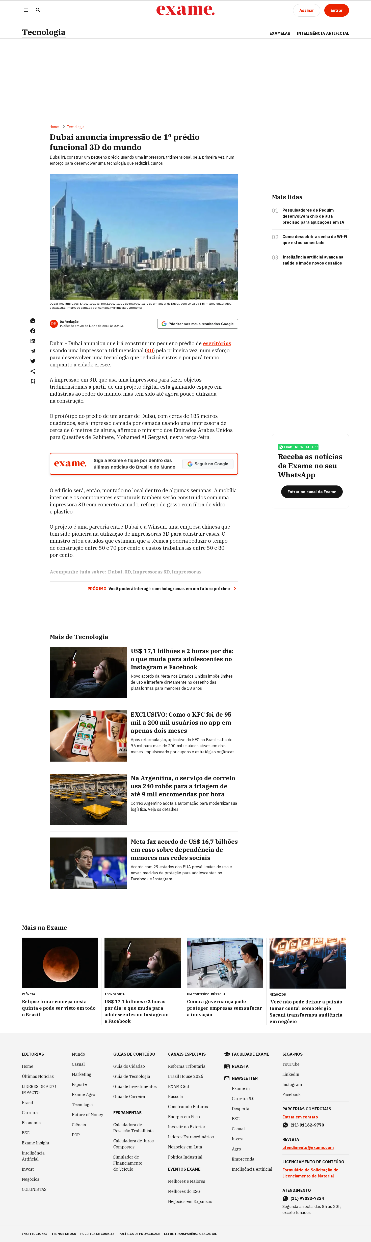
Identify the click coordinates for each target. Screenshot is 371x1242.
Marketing (81, 1074)
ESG (26, 1132)
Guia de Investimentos (135, 1086)
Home (54, 127)
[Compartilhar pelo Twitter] (33, 361)
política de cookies (97, 1234)
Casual (78, 1064)
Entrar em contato (300, 1116)
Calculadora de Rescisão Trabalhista (133, 1127)
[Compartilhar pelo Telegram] (33, 351)
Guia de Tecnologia (131, 1076)
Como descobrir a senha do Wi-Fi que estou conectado (314, 239)
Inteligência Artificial (33, 1156)
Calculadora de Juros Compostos (133, 1143)
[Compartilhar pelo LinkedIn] (33, 341)
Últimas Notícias (38, 1076)
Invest (28, 1169)
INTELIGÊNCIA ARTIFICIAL (323, 33)
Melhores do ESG (184, 1191)
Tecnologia (44, 32)
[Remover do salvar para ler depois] (33, 381)
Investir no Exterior (186, 1126)
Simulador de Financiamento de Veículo (127, 1163)
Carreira (30, 1112)
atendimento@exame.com (308, 1147)
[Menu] (26, 10)
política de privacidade (139, 1234)
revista (240, 1066)
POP (76, 1134)
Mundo (78, 1054)
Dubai (115, 572)
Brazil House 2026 (185, 1076)
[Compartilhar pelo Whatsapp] (33, 321)
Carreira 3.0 (243, 1098)
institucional (34, 1234)
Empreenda (243, 1159)
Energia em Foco (184, 1116)
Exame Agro (83, 1094)
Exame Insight (35, 1142)
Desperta (240, 1108)
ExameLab (280, 33)
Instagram (292, 1084)
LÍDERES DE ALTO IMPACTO (39, 1089)
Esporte (79, 1084)
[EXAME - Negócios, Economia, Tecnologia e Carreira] (185, 10)
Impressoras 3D (151, 572)
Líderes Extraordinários (191, 1136)
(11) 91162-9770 (307, 1125)
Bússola (218, 994)
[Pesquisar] (38, 10)
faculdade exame (250, 1054)
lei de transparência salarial (190, 1234)
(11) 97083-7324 (307, 1198)
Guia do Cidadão (129, 1066)
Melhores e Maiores (186, 1181)
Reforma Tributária (186, 1066)
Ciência (79, 1124)
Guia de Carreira (129, 1096)
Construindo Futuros (188, 1106)
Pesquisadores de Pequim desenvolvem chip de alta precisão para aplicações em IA (313, 216)
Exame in (241, 1088)
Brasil (27, 1102)
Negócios (30, 1179)
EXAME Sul (178, 1086)
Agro (236, 1148)
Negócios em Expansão (190, 1201)
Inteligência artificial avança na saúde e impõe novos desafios (312, 260)
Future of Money (87, 1114)
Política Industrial (185, 1157)
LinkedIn (290, 1074)
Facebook (291, 1094)
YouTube (291, 1064)
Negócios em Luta (185, 1146)
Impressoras (186, 572)
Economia (31, 1122)
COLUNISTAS (34, 1189)
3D (128, 572)
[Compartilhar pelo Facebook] (33, 331)
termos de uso (63, 1234)
